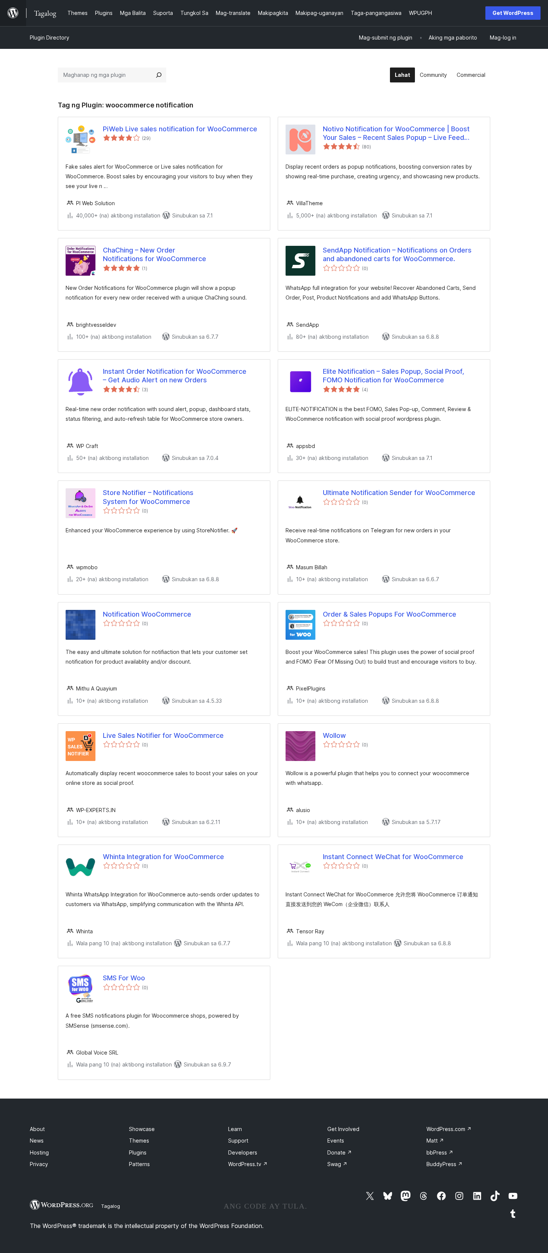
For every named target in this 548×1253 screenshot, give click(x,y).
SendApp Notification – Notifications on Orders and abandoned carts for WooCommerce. (397, 254)
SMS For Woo (124, 978)
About (37, 1129)
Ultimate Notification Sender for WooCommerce (399, 492)
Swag (337, 1164)
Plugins (138, 1152)
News (37, 1140)
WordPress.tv (248, 1164)
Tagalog (110, 1206)
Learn (235, 1129)
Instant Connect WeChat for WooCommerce (393, 857)
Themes (139, 1140)
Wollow (334, 735)
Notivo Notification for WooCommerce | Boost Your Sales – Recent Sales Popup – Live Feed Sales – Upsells (396, 133)
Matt (435, 1140)
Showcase (142, 1129)
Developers (242, 1152)
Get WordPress (512, 13)
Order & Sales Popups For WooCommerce (389, 614)
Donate (339, 1152)
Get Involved (343, 1129)
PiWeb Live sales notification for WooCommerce (180, 129)
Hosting (39, 1152)
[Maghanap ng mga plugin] (158, 75)
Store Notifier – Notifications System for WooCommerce (148, 497)
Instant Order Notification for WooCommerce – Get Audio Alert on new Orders (174, 375)
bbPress (439, 1152)
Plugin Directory (49, 37)
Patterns (139, 1164)
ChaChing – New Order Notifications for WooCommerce (154, 254)
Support (238, 1140)
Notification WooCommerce (147, 614)
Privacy (39, 1164)
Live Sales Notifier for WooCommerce (163, 735)
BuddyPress (444, 1164)
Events (335, 1140)
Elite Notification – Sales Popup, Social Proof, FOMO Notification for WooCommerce (393, 375)
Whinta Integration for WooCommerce (163, 857)
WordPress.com (449, 1129)
